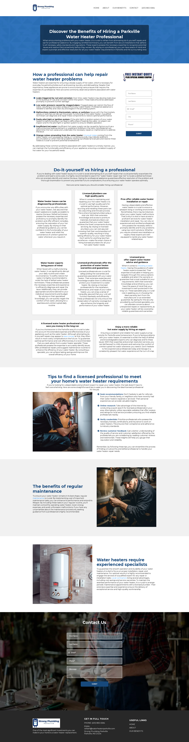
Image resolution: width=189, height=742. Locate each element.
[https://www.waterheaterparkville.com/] (56, 723)
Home (96, 8)
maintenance (39, 498)
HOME (132, 724)
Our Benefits (119, 8)
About (106, 8)
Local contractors (119, 578)
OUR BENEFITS (136, 731)
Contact (134, 8)
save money (69, 336)
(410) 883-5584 (148, 8)
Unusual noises (90, 135)
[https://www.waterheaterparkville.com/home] (44, 8)
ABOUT (132, 728)
